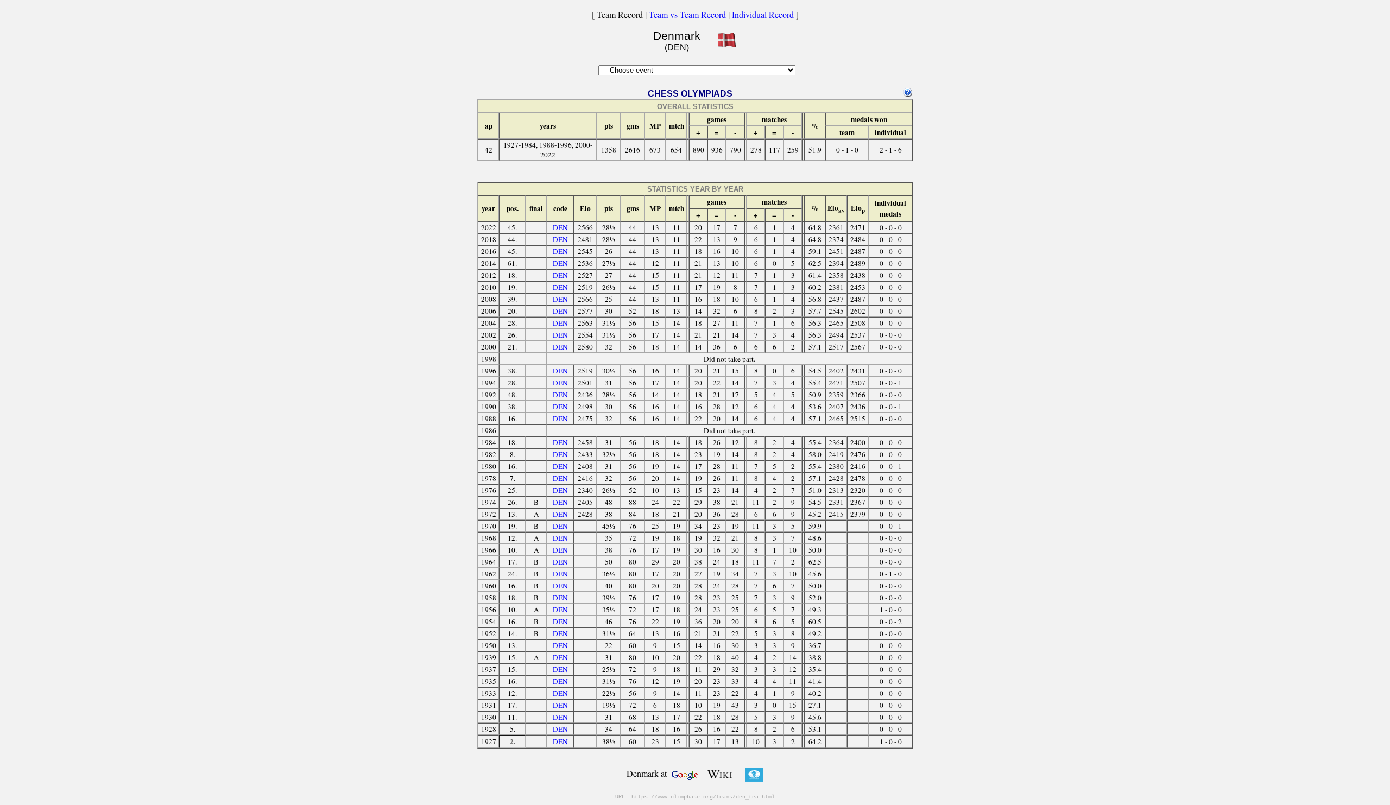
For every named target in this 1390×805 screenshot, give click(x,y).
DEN (560, 227)
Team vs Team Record (687, 14)
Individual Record (763, 14)
